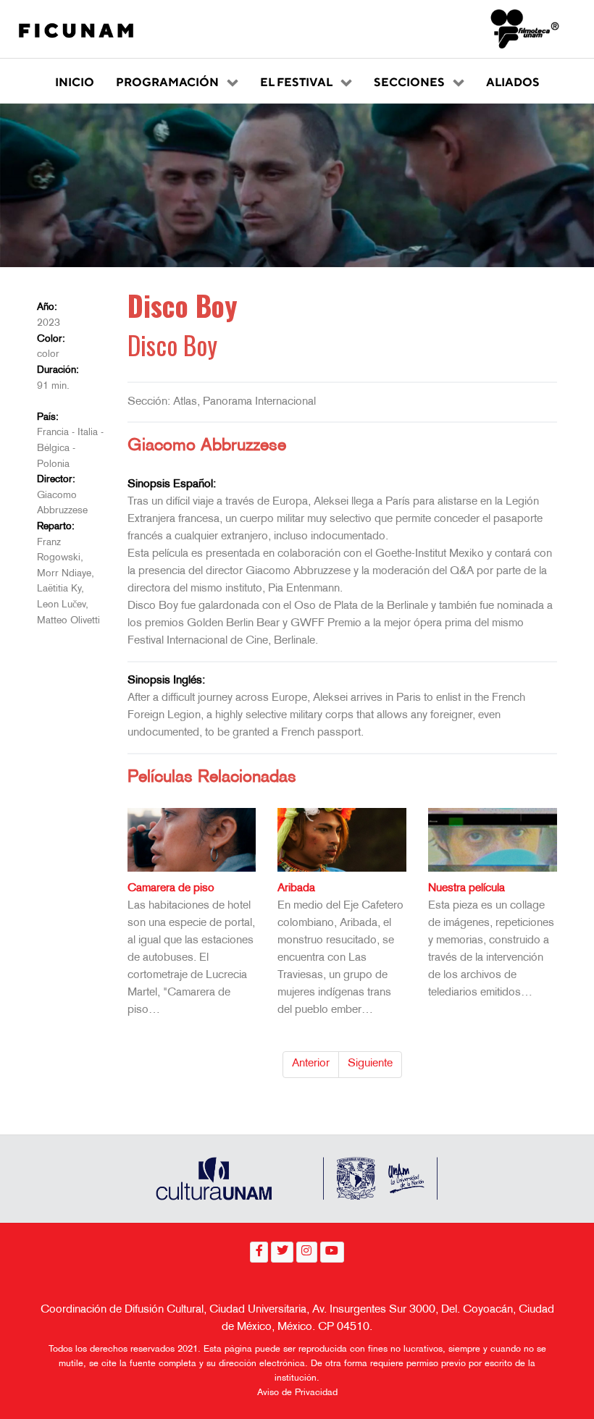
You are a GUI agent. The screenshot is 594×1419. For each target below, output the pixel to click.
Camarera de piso (170, 888)
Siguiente (370, 1063)
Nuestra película (466, 888)
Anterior (311, 1063)
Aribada (296, 888)
